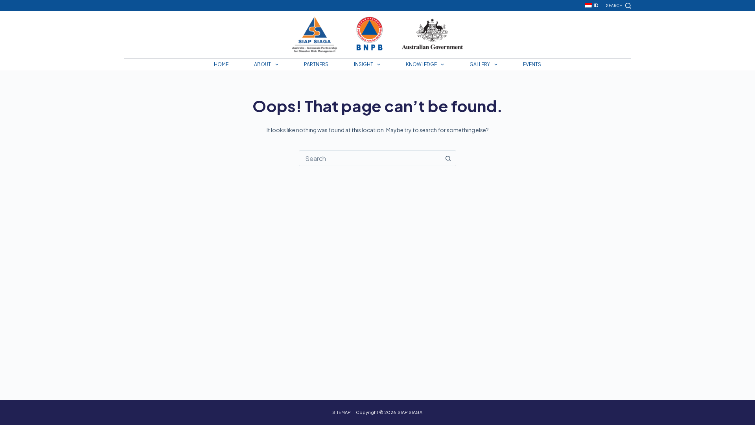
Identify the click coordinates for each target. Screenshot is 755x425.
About (262, 64)
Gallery (480, 64)
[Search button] (448, 158)
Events (532, 64)
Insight (363, 64)
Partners (316, 64)
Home (221, 64)
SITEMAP (341, 412)
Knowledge (421, 64)
